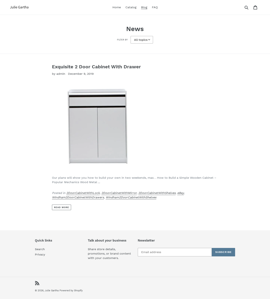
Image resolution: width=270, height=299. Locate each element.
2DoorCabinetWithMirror (119, 193)
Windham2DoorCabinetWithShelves (131, 197)
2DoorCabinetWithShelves (157, 193)
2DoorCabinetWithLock (83, 193)
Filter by (122, 39)
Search (40, 249)
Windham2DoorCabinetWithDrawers (78, 197)
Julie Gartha (52, 290)
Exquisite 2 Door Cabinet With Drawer (96, 66)
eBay (180, 193)
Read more (61, 207)
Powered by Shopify (71, 290)
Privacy (40, 254)
